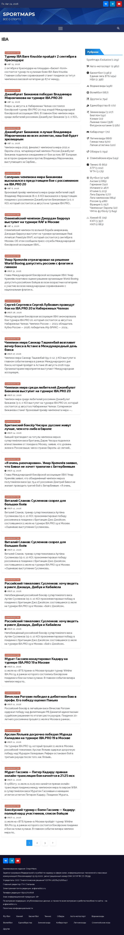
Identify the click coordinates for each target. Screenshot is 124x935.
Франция (95, 204)
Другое (94, 99)
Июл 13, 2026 (14, 471)
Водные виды (97, 86)
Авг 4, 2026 (13, 226)
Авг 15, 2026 (13, 64)
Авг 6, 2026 (13, 188)
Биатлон (95, 115)
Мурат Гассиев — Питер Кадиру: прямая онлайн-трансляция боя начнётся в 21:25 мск (40, 773)
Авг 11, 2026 (13, 143)
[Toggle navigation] (60, 28)
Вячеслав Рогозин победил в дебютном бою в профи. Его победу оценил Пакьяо (40, 698)
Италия (94, 191)
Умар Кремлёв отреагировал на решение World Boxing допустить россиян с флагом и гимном (39, 263)
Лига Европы (97, 194)
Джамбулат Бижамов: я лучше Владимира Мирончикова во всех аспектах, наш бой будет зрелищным (41, 135)
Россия (94, 201)
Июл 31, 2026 (14, 271)
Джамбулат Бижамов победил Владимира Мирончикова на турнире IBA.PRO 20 (38, 96)
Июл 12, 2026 (14, 509)
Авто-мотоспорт (100, 66)
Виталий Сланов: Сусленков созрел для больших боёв (35, 502)
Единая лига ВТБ (100, 76)
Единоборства (13, 53)
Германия (95, 184)
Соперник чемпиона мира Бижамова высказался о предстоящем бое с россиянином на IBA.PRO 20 (41, 180)
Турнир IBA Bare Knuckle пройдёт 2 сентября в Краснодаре (40, 58)
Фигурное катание (101, 125)
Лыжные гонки (98, 122)
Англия (94, 181)
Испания (95, 187)
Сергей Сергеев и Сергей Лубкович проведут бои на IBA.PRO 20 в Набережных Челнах (40, 306)
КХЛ (92, 221)
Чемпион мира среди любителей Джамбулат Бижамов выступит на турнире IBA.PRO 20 (40, 389)
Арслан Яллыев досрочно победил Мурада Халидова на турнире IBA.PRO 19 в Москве (38, 736)
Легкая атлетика (99, 145)
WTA (93, 171)
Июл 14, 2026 (14, 433)
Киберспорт (97, 131)
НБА (92, 79)
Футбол (94, 177)
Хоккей (94, 217)
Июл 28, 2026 (14, 313)
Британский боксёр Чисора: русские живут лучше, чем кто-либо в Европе (38, 427)
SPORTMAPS (19, 14)
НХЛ (92, 224)
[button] (118, 28)
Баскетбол (96, 72)
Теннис (94, 164)
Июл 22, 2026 (14, 395)
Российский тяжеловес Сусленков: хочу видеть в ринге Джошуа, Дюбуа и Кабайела (41, 585)
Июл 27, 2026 (14, 354)
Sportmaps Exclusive (99, 59)
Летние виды (97, 138)
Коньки (94, 118)
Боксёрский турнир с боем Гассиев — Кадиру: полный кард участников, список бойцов (40, 811)
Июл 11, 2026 (14, 667)
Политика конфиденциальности (18, 908)
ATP (92, 168)
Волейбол (96, 92)
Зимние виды (97, 112)
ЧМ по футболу (99, 211)
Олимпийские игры (101, 158)
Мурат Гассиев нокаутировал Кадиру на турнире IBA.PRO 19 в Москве (36, 660)
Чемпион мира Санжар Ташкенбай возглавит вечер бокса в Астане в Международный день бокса (41, 345)
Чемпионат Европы (101, 207)
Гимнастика (97, 141)
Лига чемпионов (99, 197)
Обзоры (94, 151)
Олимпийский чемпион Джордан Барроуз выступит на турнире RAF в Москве (37, 220)
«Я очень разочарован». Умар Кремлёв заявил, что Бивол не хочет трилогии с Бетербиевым (41, 464)
